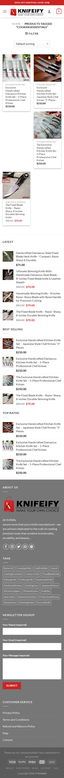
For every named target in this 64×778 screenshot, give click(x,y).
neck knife (9, 596)
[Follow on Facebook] (6, 547)
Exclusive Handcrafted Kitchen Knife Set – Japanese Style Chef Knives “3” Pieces (47, 93)
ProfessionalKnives (49, 596)
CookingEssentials (13, 574)
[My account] (49, 11)
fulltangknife (10, 579)
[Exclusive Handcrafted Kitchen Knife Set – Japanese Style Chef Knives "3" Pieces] (47, 68)
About (10, 768)
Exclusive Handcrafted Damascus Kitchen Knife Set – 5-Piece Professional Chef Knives (16, 95)
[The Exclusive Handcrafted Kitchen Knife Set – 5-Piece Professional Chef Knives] (47, 125)
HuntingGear (31, 585)
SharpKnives (10, 602)
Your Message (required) (16, 655)
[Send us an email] (25, 547)
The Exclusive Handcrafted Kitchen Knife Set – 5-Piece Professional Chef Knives (47, 152)
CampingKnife (24, 568)
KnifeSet (45, 591)
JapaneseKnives (50, 585)
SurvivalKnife (43, 602)
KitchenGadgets (12, 591)
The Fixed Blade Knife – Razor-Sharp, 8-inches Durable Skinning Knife (15, 211)
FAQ (56, 768)
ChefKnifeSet (41, 568)
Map (5, 733)
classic (54, 568)
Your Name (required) (15, 624)
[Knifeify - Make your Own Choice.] (27, 11)
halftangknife (26, 579)
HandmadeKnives (13, 585)
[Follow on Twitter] (19, 547)
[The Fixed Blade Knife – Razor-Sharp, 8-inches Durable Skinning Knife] (16, 185)
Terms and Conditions (16, 719)
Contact (8, 739)
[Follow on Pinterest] (31, 547)
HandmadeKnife (44, 579)
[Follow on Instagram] (12, 547)
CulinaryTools (32, 574)
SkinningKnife (27, 602)
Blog (35, 768)
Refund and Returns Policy (19, 726)
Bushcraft (9, 568)
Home (16, 23)
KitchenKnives (30, 591)
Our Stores (23, 768)
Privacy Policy (11, 712)
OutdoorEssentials (26, 596)
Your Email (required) (14, 640)
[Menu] (5, 11)
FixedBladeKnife (51, 574)
